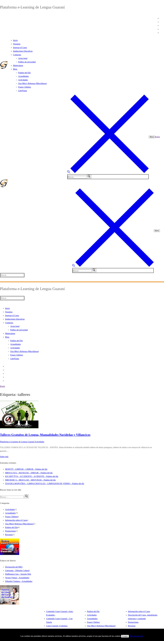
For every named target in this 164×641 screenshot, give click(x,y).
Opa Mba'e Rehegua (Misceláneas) (19, 524)
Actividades (39, 442)
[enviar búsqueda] (89, 176)
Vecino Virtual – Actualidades (17, 578)
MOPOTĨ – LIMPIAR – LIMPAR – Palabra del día (26, 469)
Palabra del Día (11, 527)
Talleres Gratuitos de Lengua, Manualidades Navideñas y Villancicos (45, 434)
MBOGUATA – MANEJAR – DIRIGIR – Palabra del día (29, 473)
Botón (157, 137)
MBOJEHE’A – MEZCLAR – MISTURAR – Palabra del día (30, 480)
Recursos (9, 535)
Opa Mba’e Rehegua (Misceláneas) (101, 626)
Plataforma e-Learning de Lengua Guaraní (17, 442)
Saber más (4, 457)
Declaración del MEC (14, 567)
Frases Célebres (11, 517)
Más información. (136, 636)
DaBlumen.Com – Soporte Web (18, 574)
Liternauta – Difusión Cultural (17, 570)
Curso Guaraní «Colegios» (57, 626)
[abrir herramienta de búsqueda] (108, 172)
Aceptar (125, 636)
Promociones (10, 531)
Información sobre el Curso (16, 520)
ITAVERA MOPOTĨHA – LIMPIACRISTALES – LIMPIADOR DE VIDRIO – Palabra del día (44, 483)
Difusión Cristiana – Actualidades (18, 581)
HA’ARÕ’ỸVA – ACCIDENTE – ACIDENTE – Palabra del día (31, 476)
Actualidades (10, 513)
